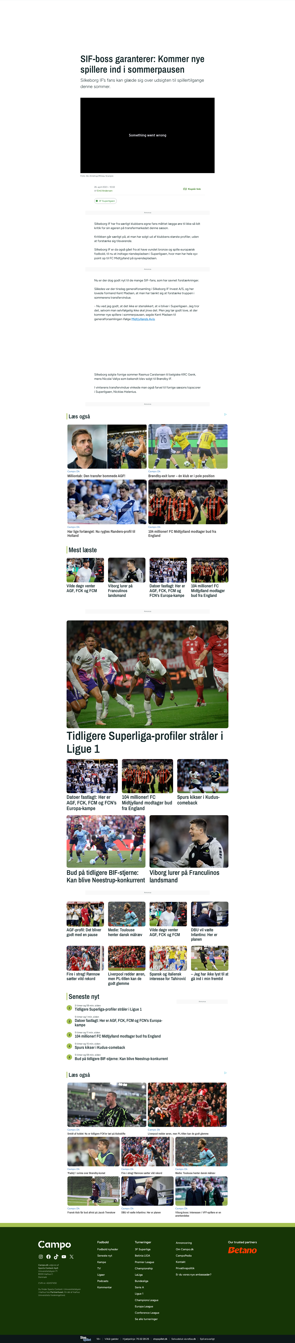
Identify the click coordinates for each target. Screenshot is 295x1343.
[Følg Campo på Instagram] (40, 1256)
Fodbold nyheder (107, 1249)
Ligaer (101, 1274)
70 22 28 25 (142, 1339)
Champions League (146, 1300)
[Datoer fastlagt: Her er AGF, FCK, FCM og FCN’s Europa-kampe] (168, 570)
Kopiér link (194, 189)
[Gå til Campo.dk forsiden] (54, 1249)
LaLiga (139, 1274)
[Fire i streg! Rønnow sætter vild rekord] (85, 958)
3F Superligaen (107, 201)
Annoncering (184, 1242)
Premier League (144, 1262)
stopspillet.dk (160, 1339)
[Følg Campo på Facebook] (48, 1256)
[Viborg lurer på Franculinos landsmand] (126, 570)
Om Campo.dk (185, 1249)
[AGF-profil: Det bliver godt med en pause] (85, 914)
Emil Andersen (105, 190)
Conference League (147, 1312)
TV (99, 1268)
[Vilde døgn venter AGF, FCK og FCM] (85, 570)
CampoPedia (184, 1255)
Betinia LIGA (142, 1255)
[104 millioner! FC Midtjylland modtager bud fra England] (209, 570)
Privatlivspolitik (185, 1268)
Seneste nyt (104, 1255)
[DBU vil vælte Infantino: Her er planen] (209, 914)
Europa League (144, 1306)
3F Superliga (142, 1249)
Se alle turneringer (146, 1319)
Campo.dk (43, 1265)
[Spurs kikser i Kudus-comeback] (202, 776)
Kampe (101, 1262)
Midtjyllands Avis (143, 319)
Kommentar (104, 1287)
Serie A (139, 1287)
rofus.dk (191, 1339)
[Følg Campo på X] (71, 1256)
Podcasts (102, 1281)
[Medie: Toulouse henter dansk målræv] (126, 914)
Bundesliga (141, 1281)
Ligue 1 (139, 1293)
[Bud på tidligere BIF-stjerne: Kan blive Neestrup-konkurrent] (106, 841)
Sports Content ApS (48, 1268)
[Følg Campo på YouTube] (63, 1256)
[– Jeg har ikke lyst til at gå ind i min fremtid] (209, 958)
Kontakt (180, 1262)
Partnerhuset (56, 1292)
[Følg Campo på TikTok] (56, 1256)
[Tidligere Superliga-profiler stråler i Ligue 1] (147, 674)
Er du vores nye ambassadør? (193, 1274)
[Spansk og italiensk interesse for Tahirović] (168, 958)
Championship (144, 1268)
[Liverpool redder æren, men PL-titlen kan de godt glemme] (126, 958)
